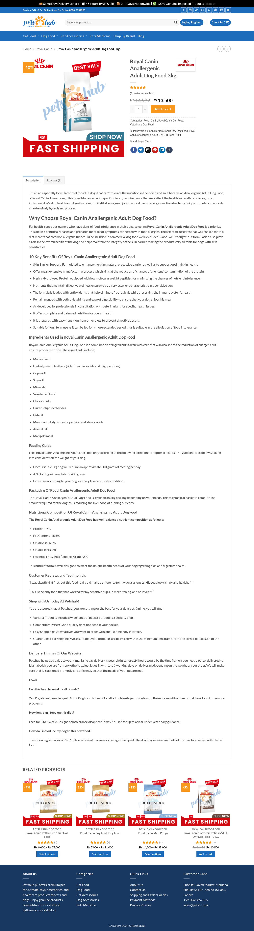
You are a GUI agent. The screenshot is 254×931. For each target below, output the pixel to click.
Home (27, 49)
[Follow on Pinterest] (215, 10)
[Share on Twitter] (141, 150)
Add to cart (163, 109)
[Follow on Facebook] (184, 10)
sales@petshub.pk (196, 905)
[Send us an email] (203, 10)
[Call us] (209, 10)
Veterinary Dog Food (142, 124)
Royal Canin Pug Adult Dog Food (100, 833)
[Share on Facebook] (133, 150)
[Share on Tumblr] (169, 150)
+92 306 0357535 (196, 900)
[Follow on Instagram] (190, 10)
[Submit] (175, 22)
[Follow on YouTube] (228, 10)
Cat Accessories (87, 895)
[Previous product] (227, 49)
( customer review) (142, 93)
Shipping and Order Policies (149, 895)
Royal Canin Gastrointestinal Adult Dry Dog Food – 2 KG (205, 834)
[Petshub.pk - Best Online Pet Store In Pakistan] (41, 21)
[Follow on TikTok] (196, 10)
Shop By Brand (124, 36)
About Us (136, 885)
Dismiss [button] (210, 3)
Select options (47, 854)
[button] (191, 22)
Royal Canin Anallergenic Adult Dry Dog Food (162, 130)
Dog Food (48, 36)
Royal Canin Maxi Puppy (153, 833)
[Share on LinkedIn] (162, 150)
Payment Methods (142, 900)
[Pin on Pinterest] (155, 150)
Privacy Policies (140, 905)
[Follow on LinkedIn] (222, 10)
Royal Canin (44, 49)
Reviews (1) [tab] (54, 180)
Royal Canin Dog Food (170, 120)
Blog (141, 36)
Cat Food (29, 36)
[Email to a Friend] (148, 150)
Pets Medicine (100, 36)
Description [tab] (33, 180)
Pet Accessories (72, 36)
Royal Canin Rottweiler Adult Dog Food (47, 834)
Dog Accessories (87, 900)
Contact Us (137, 889)
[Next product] (220, 49)
